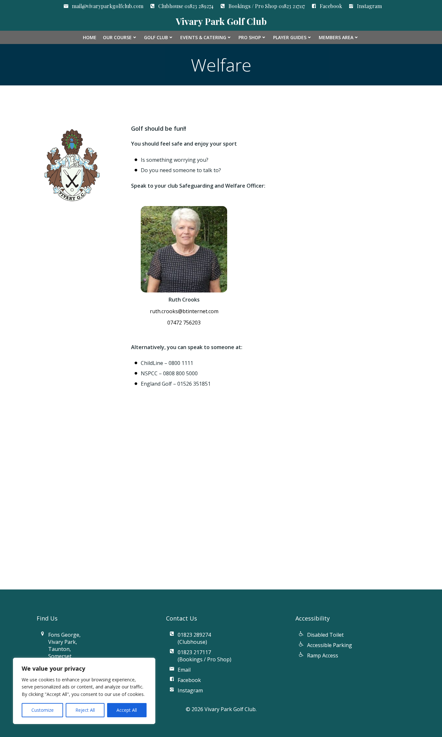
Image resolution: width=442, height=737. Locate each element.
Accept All (126, 710)
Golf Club (156, 37)
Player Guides (289, 37)
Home (89, 37)
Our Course (117, 37)
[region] (84, 691)
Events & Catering (203, 37)
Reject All (85, 710)
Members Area (336, 37)
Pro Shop (249, 37)
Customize (42, 710)
